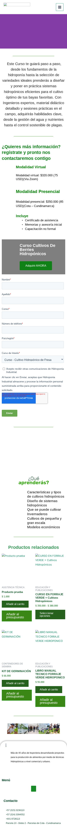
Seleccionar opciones (46, 614)
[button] (4, 728)
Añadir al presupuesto (15, 615)
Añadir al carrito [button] (15, 604)
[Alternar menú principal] (59, 7)
